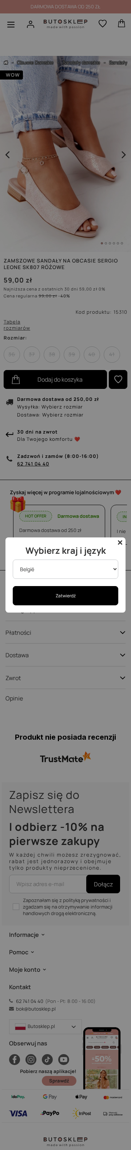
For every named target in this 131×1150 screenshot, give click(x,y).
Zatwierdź (66, 596)
